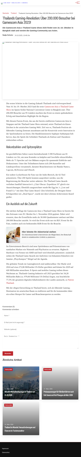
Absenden (8, 353)
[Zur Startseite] (14, 2)
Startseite (6, 13)
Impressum (5, 448)
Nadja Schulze (8, 35)
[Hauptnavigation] (76, 3)
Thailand (14, 13)
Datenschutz (6, 452)
